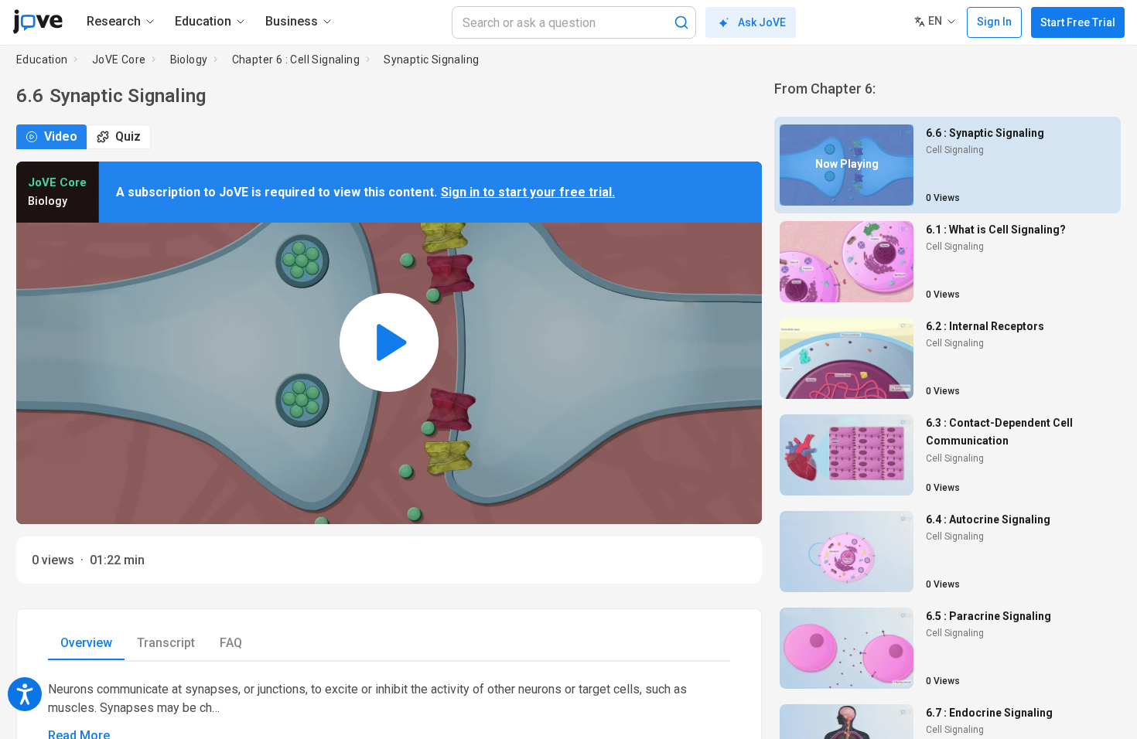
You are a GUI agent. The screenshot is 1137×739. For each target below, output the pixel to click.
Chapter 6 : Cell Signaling (296, 59)
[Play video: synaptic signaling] (389, 343)
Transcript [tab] (166, 642)
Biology (189, 59)
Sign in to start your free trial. (528, 192)
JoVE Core (119, 59)
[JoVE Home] (37, 21)
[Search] (681, 22)
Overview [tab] (86, 642)
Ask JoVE (762, 22)
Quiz (128, 136)
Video (60, 136)
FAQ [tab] (231, 642)
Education (42, 59)
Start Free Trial (1077, 22)
